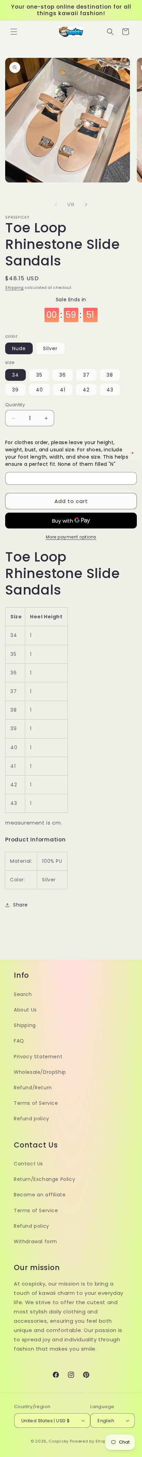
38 (109, 374)
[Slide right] (86, 204)
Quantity (15, 404)
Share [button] (20, 904)
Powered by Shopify (91, 1441)
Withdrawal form (35, 1241)
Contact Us (28, 1163)
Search (23, 994)
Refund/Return (33, 1087)
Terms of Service (36, 1103)
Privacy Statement (38, 1056)
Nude (19, 348)
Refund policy (31, 1118)
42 (86, 389)
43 (109, 389)
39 (15, 389)
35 (39, 374)
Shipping (14, 287)
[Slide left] (55, 204)
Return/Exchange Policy (44, 1179)
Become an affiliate (39, 1194)
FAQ (19, 1040)
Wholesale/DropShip (40, 1072)
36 (62, 374)
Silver (50, 348)
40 (39, 389)
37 (86, 374)
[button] (13, 31)
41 (62, 389)
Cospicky (59, 1441)
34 (15, 374)
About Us (25, 1009)
